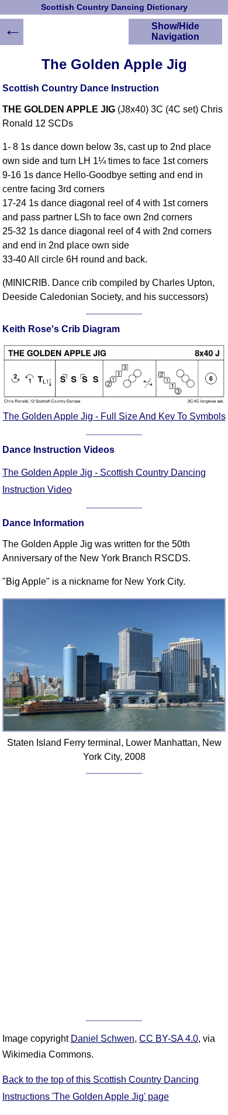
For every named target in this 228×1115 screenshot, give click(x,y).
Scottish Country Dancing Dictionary (114, 7)
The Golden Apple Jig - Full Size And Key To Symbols (114, 416)
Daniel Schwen (102, 1039)
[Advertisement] (114, 897)
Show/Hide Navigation (175, 31)
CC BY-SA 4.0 (168, 1039)
